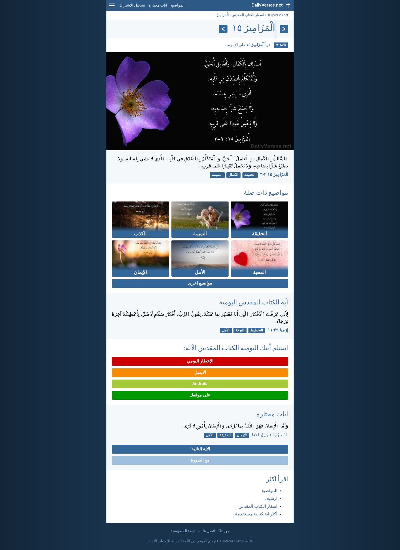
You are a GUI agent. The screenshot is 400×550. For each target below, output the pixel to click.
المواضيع (177, 6)
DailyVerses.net (277, 15)
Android (200, 384)
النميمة (217, 175)
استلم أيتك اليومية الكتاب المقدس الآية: (236, 348)
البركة (240, 330)
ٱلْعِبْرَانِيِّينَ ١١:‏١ (269, 435)
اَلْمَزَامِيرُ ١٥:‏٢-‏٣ (274, 175)
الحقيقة (250, 175)
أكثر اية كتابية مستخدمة (256, 514)
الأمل (226, 330)
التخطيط (256, 330)
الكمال (233, 175)
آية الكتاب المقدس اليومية (253, 303)
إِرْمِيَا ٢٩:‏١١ (278, 330)
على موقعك (200, 395)
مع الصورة (200, 460)
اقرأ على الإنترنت (248, 45)
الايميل (200, 373)
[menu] (111, 7)
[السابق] (284, 29)
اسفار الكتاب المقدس (248, 15)
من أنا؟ (223, 531)
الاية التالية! (200, 449)
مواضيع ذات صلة (266, 193)
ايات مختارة (158, 6)
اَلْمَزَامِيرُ (223, 15)
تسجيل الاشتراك (132, 6)
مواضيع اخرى (200, 283)
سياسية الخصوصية (185, 531)
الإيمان (242, 435)
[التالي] (223, 29)
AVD (283, 45)
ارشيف (270, 499)
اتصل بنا (209, 531)
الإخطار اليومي (200, 361)
